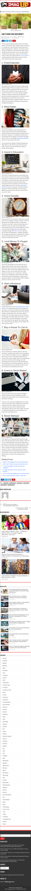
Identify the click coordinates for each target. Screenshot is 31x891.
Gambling (5, 721)
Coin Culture (25, 55)
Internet (5, 743)
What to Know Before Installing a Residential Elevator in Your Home (18, 609)
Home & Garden (7, 736)
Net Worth (5, 773)
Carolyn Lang (6, 36)
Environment (6, 704)
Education (5, 699)
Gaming (5, 724)
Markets (5, 763)
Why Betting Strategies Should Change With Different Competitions (19, 622)
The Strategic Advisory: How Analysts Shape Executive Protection (19, 603)
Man (4, 758)
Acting (4, 658)
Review (4, 790)
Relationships (6, 785)
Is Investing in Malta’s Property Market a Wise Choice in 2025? (15, 576)
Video (4, 824)
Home (3, 11)
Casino (4, 678)
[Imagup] (15, 4)
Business (6, 483)
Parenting (5, 775)
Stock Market (11, 484)
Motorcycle (6, 765)
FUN (4, 719)
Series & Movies (7, 794)
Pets (4, 777)
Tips (4, 812)
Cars (4, 673)
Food (4, 717)
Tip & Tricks (6, 809)
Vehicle (5, 821)
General (5, 726)
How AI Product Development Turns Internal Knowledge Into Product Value (19, 616)
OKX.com (16, 231)
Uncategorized (7, 819)
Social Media (6, 799)
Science (5, 792)
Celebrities (6, 682)
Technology (6, 807)
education (19, 483)
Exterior (5, 709)
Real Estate (26, 483)
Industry (5, 741)
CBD (4, 680)
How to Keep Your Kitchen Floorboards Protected (22, 508)
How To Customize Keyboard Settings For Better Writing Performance (19, 647)
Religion (5, 787)
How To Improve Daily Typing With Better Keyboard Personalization (18, 640)
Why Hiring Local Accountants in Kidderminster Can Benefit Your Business (15, 555)
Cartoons (5, 675)
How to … (5, 738)
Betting (5, 665)
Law (4, 751)
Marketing (5, 760)
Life (4, 753)
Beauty (4, 663)
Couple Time (6, 685)
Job (4, 748)
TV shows (5, 816)
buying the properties (22, 138)
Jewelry (5, 746)
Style (4, 804)
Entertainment (7, 702)
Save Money (3, 484)
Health (4, 734)
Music (4, 770)
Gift (4, 729)
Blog (4, 668)
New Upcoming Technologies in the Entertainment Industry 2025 (10, 504)
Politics (5, 780)
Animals (5, 660)
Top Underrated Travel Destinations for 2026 (19, 634)
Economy (8, 11)
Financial (5, 714)
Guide (4, 731)
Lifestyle (5, 756)
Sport (4, 802)
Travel (4, 814)
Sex (4, 797)
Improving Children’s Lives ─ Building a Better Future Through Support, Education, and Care (14, 533)
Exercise (5, 707)
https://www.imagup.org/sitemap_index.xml (12, 875)
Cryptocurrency (7, 690)
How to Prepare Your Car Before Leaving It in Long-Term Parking (18, 596)
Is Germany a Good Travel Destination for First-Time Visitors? (19, 628)
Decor (4, 692)
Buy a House (12, 483)
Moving (5, 768)
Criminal (5, 687)
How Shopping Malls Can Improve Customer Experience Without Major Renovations (19, 591)
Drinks (4, 695)
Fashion (5, 712)
